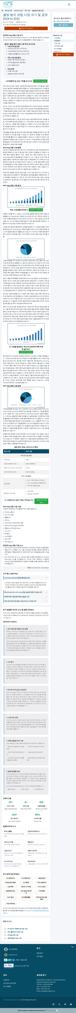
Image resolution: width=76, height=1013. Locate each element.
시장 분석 (57, 41)
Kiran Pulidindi (35, 568)
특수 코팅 (27, 10)
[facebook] (65, 1004)
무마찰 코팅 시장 (13, 935)
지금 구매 (65, 25)
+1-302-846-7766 (45, 986)
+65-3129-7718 (45, 989)
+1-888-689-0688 (48, 984)
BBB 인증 (26, 806)
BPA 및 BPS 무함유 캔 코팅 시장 (17, 929)
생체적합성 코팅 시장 (14, 938)
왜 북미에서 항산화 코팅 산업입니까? (17, 597)
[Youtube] (71, 1004)
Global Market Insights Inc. (11, 1000)
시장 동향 (57, 38)
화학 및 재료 (8, 10)
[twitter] (59, 1004)
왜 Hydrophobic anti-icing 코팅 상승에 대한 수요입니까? (23, 592)
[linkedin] (53, 1004)
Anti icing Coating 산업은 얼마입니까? (17, 578)
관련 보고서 (58, 51)
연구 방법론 (58, 49)
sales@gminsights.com (48, 991)
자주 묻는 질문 (58, 46)
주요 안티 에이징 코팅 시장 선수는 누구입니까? (20, 601)
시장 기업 (57, 43)
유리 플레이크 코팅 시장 (15, 932)
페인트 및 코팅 (18, 10)
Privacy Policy (50, 1010)
